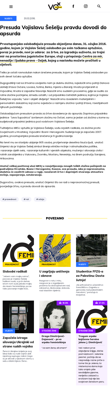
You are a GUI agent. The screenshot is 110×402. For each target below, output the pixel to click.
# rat (26, 199)
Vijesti (8, 18)
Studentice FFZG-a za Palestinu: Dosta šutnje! (90, 276)
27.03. (101, 303)
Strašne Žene (49, 330)
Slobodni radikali (15, 271)
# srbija (40, 199)
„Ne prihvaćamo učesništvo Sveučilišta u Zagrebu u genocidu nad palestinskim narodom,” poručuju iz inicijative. (89, 289)
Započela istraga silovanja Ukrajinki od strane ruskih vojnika (18, 342)
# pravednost (9, 199)
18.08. (64, 303)
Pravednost (12, 264)
